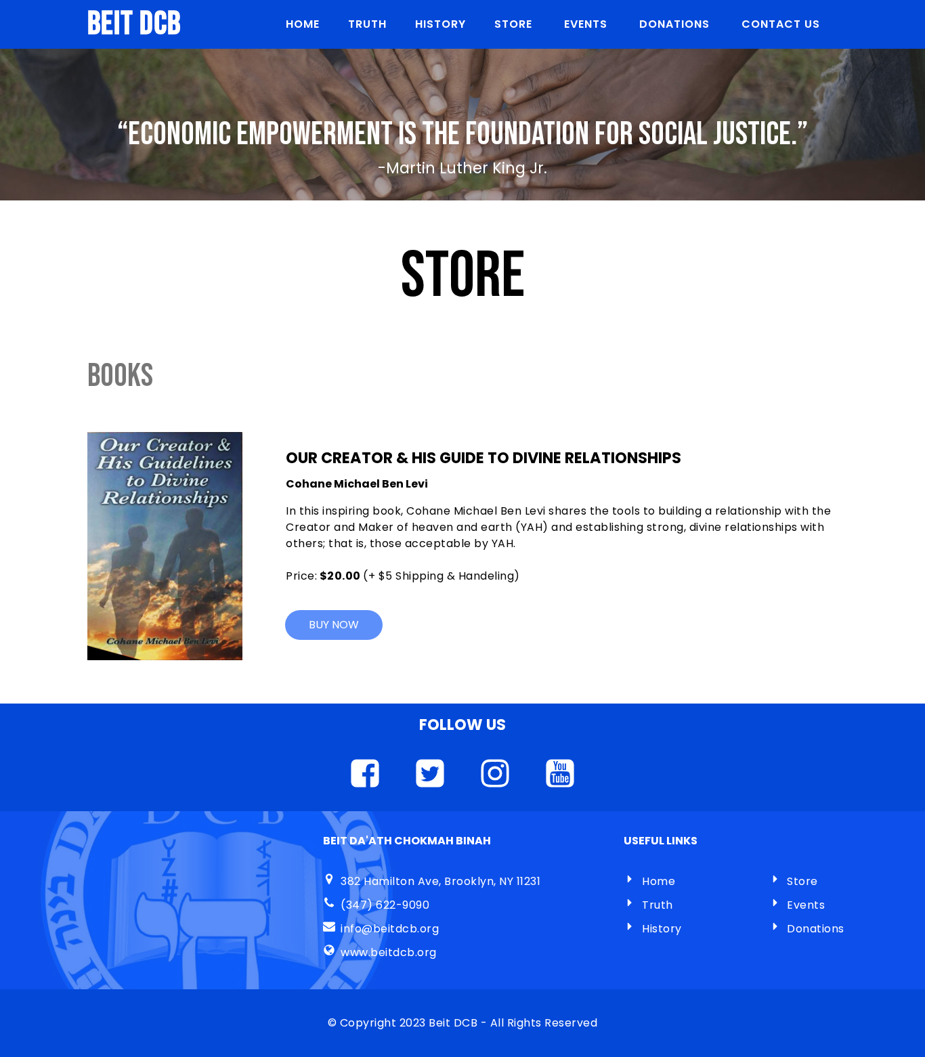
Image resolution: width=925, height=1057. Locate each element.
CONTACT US (780, 24)
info (351, 928)
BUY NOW (334, 624)
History (662, 928)
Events (806, 905)
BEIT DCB (134, 24)
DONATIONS (676, 24)
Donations (815, 928)
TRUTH (367, 24)
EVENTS (587, 24)
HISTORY (440, 24)
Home (303, 24)
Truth (657, 905)
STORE (515, 24)
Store (802, 881)
